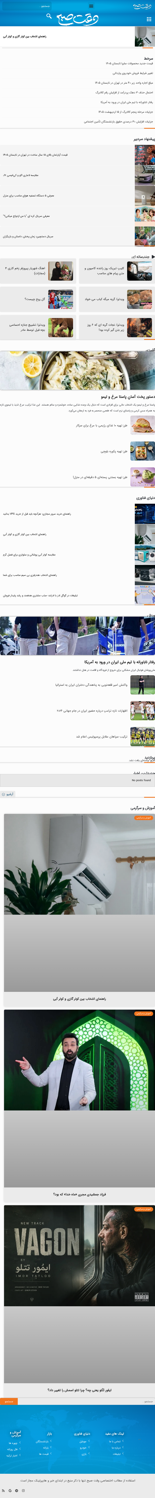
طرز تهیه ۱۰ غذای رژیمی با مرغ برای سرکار (101, 425)
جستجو (9, 1401)
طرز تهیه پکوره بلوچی (114, 451)
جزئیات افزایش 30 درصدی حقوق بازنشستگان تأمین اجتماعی (118, 122)
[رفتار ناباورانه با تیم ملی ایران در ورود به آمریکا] (77, 636)
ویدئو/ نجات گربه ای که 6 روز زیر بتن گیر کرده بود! (105, 327)
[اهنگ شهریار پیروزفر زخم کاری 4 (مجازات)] (60, 271)
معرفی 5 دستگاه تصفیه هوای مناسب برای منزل (28, 196)
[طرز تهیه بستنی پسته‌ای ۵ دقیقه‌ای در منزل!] (142, 486)
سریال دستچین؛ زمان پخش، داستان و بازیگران (28, 236)
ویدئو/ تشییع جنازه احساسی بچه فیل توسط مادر (27, 327)
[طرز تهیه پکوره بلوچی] (142, 460)
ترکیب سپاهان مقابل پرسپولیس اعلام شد (101, 736)
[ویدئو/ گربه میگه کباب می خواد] (139, 299)
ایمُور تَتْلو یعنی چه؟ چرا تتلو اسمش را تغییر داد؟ (79, 1390)
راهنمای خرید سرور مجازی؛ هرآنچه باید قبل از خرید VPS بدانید (37, 514)
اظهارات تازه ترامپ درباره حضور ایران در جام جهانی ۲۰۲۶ (92, 710)
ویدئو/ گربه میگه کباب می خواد (104, 299)
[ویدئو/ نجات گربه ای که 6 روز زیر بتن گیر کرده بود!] (139, 327)
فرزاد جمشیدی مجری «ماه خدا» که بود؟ (79, 1194)
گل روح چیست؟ (35, 299)
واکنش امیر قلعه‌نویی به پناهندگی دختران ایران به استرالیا (91, 685)
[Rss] (3, 1490)
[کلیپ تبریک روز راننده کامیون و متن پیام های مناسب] (139, 271)
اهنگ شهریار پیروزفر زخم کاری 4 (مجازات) (25, 271)
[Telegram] (16, 1490)
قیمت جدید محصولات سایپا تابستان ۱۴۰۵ (129, 63)
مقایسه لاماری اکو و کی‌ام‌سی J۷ (20, 175)
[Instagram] (23, 1490)
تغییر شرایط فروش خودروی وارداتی (133, 73)
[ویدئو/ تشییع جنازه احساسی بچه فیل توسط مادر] (60, 327)
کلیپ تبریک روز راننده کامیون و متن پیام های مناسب (104, 271)
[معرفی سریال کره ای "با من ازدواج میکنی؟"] (145, 216)
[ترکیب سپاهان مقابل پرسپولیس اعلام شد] (142, 745)
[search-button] (49, 16)
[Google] (10, 1490)
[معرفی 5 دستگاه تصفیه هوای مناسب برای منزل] (145, 196)
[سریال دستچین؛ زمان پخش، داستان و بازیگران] (145, 236)
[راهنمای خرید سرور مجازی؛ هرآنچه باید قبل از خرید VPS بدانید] (145, 514)
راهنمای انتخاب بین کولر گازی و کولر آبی (24, 36)
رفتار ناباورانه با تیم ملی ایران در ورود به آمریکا (127, 102)
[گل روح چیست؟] (60, 299)
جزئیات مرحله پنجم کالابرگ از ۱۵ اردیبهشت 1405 (125, 112)
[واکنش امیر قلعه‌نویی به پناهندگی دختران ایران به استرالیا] (142, 694)
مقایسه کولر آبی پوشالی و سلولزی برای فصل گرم (29, 555)
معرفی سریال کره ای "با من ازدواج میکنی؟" (26, 216)
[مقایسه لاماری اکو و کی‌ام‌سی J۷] (145, 175)
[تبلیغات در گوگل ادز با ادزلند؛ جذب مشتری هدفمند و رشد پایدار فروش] (145, 595)
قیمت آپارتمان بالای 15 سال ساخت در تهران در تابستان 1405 (35, 155)
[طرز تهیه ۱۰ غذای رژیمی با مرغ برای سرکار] (142, 434)
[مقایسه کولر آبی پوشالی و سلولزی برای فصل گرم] (145, 555)
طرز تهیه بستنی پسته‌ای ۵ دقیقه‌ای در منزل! (100, 477)
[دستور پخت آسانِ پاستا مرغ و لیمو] (77, 370)
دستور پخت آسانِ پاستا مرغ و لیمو (128, 397)
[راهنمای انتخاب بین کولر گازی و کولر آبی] (145, 36)
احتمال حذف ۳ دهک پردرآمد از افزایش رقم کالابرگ (124, 93)
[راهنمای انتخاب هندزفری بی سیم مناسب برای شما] (145, 575)
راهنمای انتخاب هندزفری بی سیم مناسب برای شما (30, 575)
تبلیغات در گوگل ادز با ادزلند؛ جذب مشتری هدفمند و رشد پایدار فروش (40, 595)
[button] (91, 5)
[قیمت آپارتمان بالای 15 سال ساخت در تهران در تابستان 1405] (145, 155)
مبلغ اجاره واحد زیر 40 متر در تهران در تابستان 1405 (124, 83)
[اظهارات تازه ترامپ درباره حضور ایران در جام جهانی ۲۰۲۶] (142, 719)
